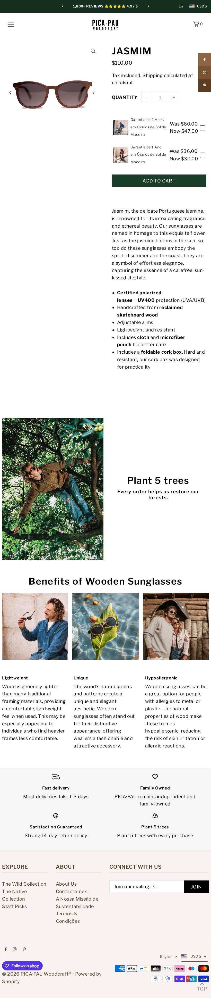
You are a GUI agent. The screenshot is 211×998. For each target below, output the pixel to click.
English (166, 956)
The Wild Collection (24, 884)
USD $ (202, 6)
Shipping (153, 75)
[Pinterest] (24, 949)
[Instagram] (14, 949)
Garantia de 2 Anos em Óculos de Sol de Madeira (148, 127)
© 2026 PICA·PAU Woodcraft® (36, 974)
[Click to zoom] (93, 51)
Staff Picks (14, 906)
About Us (66, 884)
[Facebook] (6, 949)
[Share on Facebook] (204, 59)
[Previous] (62, 6)
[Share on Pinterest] (204, 85)
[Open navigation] (11, 24)
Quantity (125, 97)
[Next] (148, 6)
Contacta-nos (71, 891)
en (181, 6)
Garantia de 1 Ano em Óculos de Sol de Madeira (148, 154)
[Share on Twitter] (204, 72)
